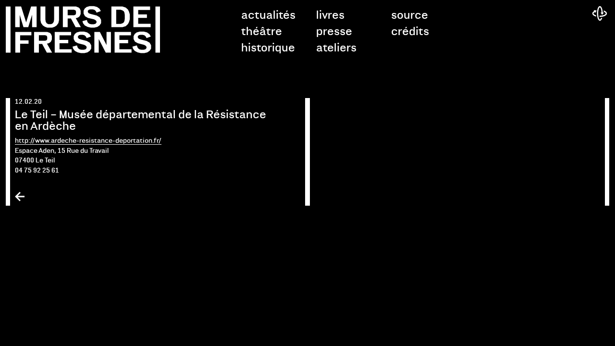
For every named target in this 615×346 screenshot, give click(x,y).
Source (409, 15)
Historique (268, 48)
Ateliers (336, 48)
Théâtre (261, 31)
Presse (334, 31)
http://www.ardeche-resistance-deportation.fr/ (88, 141)
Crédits (410, 31)
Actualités (268, 15)
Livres (330, 15)
